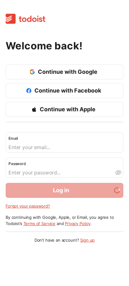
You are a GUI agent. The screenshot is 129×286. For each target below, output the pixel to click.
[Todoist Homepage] (25, 19)
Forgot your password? (28, 205)
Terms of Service (39, 223)
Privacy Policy (77, 223)
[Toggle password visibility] (118, 172)
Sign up (87, 240)
